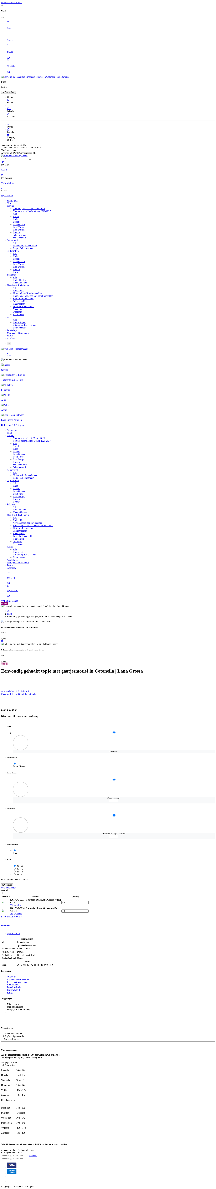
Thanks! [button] (33, 1155)
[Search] (8, 100)
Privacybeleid (13, 990)
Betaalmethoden (14, 987)
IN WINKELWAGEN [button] (11, 916)
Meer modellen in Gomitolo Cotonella (18, 694)
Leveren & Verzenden (17, 982)
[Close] (2, 17)
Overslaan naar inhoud (11, 2)
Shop (9, 614)
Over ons (11, 976)
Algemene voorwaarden (18, 979)
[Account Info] (8, 114)
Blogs (9, 992)
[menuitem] (12, 200)
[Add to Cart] (14, 802)
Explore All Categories (14, 425)
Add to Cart (9, 92)
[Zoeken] (30, 159)
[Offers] (8, 124)
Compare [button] (8, 885)
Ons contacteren (8, 887)
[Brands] (8, 129)
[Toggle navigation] (9, 343)
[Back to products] (2, 641)
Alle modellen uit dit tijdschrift (15, 691)
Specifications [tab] (13, 933)
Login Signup (11, 601)
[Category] (8, 134)
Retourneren (13, 984)
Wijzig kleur (16, 905)
